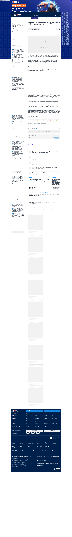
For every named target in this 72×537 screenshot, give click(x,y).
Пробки (36, 15)
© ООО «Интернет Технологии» (27, 299)
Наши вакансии (14, 252)
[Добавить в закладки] (57, 29)
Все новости (18, 21)
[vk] (29, 264)
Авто (26, 246)
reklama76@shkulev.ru (56, 287)
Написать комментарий (35, 29)
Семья (45, 257)
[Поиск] (55, 15)
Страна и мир (54, 249)
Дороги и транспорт (29, 252)
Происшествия (46, 251)
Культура (37, 249)
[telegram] (27, 264)
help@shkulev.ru (18, 297)
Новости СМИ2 (31, 144)
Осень (45, 247)
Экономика (54, 252)
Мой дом (37, 252)
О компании (14, 249)
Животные (27, 255)
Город (27, 251)
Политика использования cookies (41, 291)
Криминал (37, 247)
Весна (27, 249)
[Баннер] (34, 18)
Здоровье (27, 257)
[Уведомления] (57, 15)
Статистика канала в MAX (16, 257)
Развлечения (46, 254)
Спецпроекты (54, 254)
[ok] (32, 264)
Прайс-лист (13, 247)
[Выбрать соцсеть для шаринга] (59, 29)
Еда (26, 254)
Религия (45, 255)
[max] (34, 264)
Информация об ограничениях (41, 290)
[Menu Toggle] (12, 15)
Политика (45, 249)
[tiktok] (39, 264)
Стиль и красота (55, 247)
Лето (36, 251)
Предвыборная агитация (16, 255)
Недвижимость (38, 255)
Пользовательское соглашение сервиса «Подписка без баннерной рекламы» (47, 294)
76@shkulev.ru (22, 295)
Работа (45, 252)
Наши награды (14, 251)
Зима (36, 246)
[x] (37, 264)
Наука (36, 254)
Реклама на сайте (15, 246)
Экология (53, 251)
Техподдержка (14, 254)
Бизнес (27, 247)
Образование (37, 257)
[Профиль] (60, 15)
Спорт (53, 246)
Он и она (45, 246)
